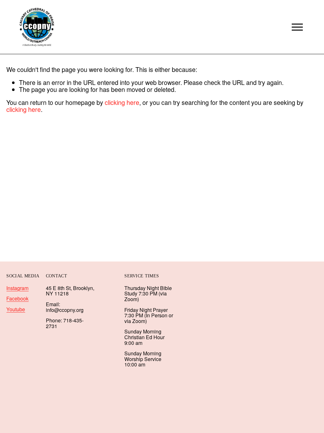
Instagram (17, 288)
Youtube (15, 309)
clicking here (122, 102)
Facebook (17, 298)
